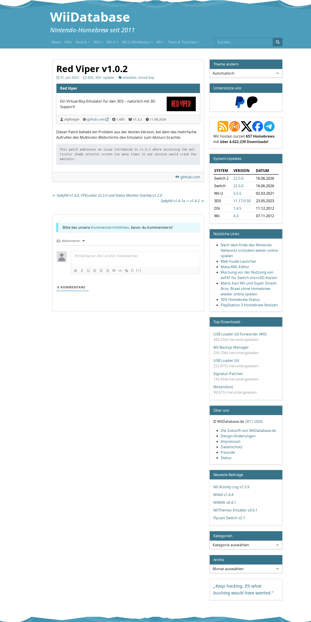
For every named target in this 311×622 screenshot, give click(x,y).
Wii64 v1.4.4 (223, 494)
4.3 (235, 215)
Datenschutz (231, 446)
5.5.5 (237, 193)
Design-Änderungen (238, 435)
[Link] (126, 270)
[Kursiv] (82, 270)
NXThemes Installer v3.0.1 (235, 510)
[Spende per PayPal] (240, 101)
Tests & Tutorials (182, 42)
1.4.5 (237, 208)
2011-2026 (254, 421)
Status (226, 457)
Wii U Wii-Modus (136, 42)
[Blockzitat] (114, 270)
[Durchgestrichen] (95, 270)
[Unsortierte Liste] (107, 270)
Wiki (68, 42)
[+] (138, 270)
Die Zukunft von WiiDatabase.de (248, 430)
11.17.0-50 (242, 200)
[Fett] (75, 270)
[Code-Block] (120, 270)
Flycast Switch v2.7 (229, 517)
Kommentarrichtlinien (110, 227)
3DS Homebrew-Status (240, 299)
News (56, 42)
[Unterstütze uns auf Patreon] (252, 101)
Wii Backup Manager (231, 347)
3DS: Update (104, 77)
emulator (129, 77)
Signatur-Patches (228, 373)
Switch (81, 42)
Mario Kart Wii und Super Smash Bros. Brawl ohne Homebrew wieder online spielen (249, 289)
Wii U (111, 42)
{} (132, 270)
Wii (159, 42)
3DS (96, 42)
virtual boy (146, 77)
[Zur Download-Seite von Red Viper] (181, 103)
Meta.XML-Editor (235, 266)
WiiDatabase (90, 16)
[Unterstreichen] (88, 270)
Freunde (228, 452)
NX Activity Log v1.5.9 (231, 486)
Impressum (230, 441)
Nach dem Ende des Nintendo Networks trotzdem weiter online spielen (249, 250)
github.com (96, 119)
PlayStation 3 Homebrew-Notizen (249, 304)
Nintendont (223, 386)
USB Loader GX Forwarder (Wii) (240, 334)
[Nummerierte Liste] (101, 270)
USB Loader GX (226, 360)
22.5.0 (238, 178)
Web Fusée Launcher (238, 261)
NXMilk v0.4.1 (224, 502)
